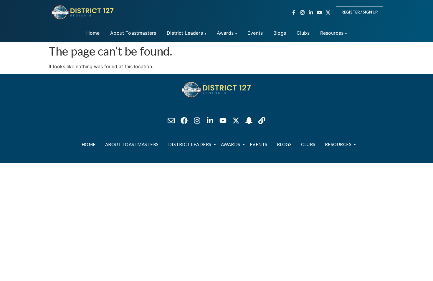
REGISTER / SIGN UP (359, 12)
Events (255, 33)
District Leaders (185, 33)
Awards (225, 33)
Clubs (303, 33)
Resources (331, 33)
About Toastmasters (133, 33)
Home (93, 33)
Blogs (279, 33)
